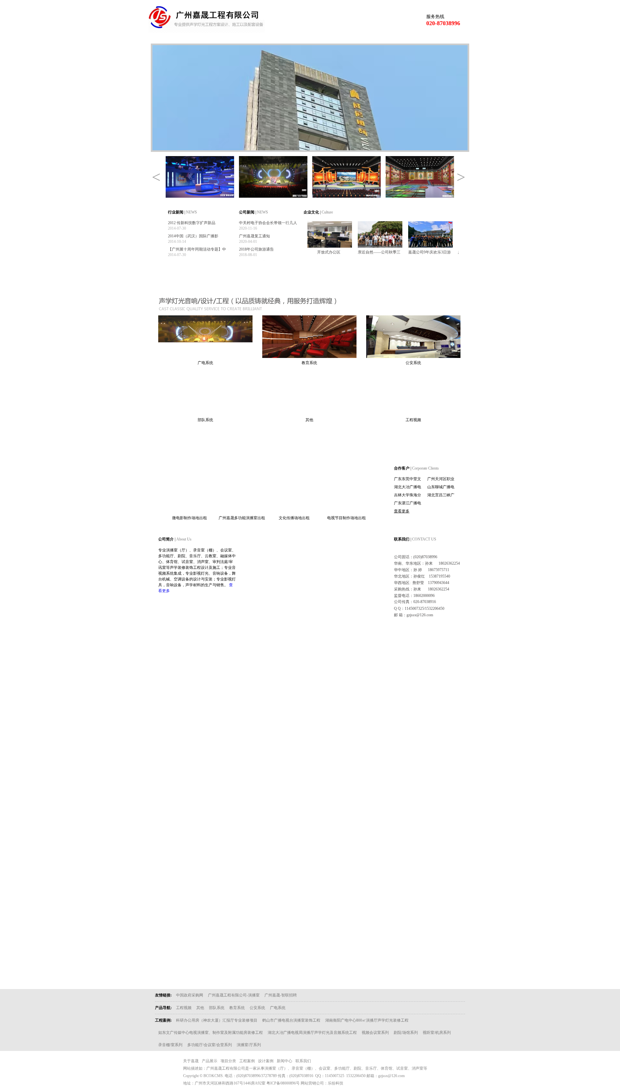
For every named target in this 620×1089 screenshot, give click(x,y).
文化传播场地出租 (294, 518)
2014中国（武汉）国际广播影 (193, 236)
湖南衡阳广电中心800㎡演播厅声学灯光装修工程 (366, 1020)
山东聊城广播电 (440, 487)
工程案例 (323, 38)
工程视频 (413, 420)
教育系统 (309, 363)
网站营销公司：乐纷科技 (322, 1083)
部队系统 (205, 420)
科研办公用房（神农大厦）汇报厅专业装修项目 (216, 1020)
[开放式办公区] (329, 246)
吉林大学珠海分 (407, 495)
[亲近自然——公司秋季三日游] (380, 246)
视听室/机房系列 (437, 1032)
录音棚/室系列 (170, 1045)
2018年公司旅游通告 (256, 249)
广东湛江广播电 (407, 503)
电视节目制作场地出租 (346, 518)
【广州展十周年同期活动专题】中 (197, 249)
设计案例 (361, 38)
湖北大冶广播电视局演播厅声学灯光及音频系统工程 (312, 1032)
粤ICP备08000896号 (283, 1083)
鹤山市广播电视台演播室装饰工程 (291, 1020)
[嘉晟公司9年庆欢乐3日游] (430, 246)
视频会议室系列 (375, 1032)
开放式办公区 (328, 252)
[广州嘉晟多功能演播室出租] (241, 510)
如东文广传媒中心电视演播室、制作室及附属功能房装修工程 (210, 1032)
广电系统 (205, 363)
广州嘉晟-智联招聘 (280, 995)
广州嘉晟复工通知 (254, 236)
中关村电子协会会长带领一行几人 (268, 223)
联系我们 (439, 38)
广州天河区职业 (440, 479)
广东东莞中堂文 (407, 479)
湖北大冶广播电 (407, 487)
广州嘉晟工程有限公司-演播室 (234, 995)
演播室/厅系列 (249, 1045)
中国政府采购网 (189, 995)
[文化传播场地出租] (294, 510)
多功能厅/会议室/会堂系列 (209, 1045)
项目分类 (284, 38)
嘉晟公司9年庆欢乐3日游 (429, 252)
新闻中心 (400, 38)
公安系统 (413, 363)
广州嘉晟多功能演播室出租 (242, 518)
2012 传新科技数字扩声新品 (191, 223)
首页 (167, 38)
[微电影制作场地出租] (189, 510)
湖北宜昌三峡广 (440, 495)
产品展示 (245, 38)
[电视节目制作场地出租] (346, 510)
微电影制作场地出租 (189, 518)
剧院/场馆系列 (406, 1032)
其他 (309, 420)
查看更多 (401, 511)
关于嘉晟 (206, 38)
